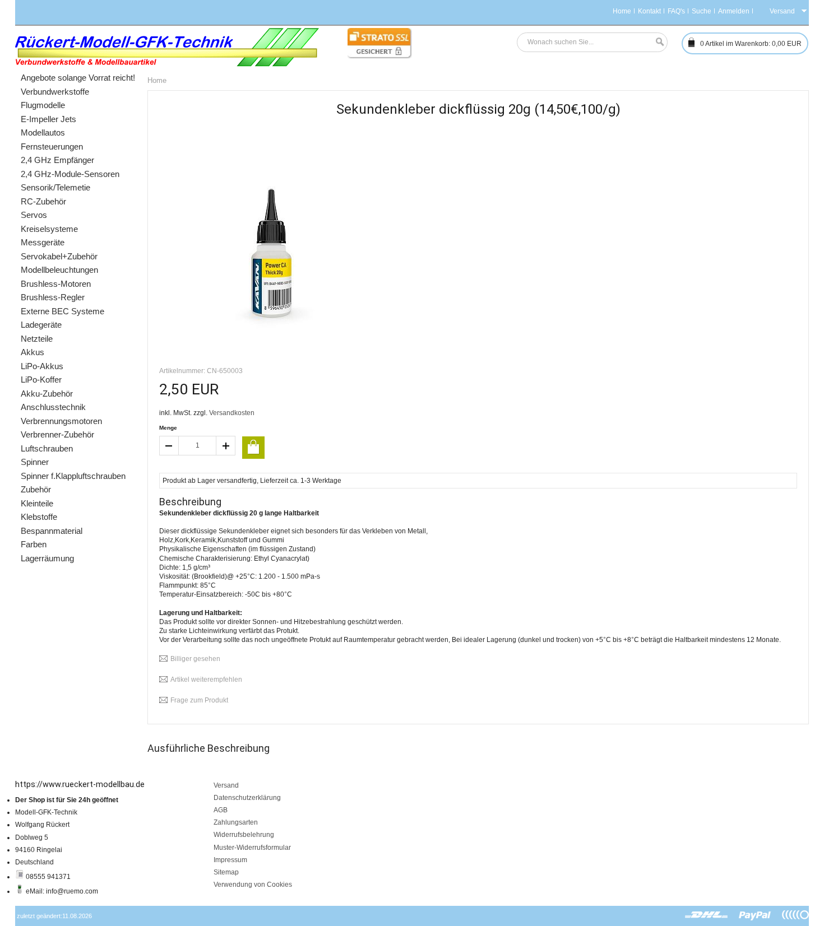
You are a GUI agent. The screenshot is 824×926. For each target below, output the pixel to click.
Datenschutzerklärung (247, 798)
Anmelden (733, 11)
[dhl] (706, 915)
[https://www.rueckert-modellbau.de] (167, 47)
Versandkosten (231, 413)
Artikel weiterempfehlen (206, 679)
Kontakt (649, 11)
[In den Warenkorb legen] (253, 447)
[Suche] (657, 42)
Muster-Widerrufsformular (252, 847)
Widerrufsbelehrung (244, 835)
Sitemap (226, 872)
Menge (168, 428)
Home (622, 11)
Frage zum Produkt (199, 700)
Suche (701, 11)
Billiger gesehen (195, 659)
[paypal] (755, 915)
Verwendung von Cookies (253, 884)
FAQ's (676, 11)
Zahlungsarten (236, 822)
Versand (226, 785)
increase (225, 445)
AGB (221, 810)
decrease (168, 445)
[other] (795, 915)
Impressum (230, 860)
